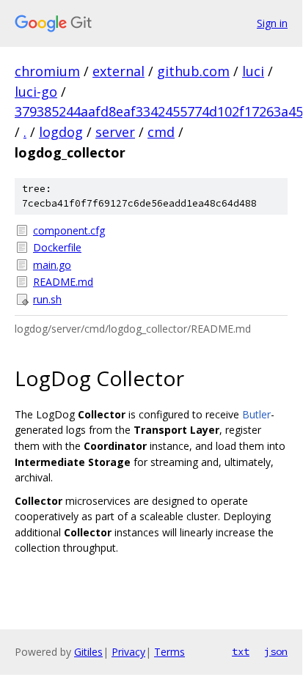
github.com (193, 71)
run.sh (47, 299)
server (115, 132)
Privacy (128, 652)
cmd (161, 132)
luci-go (36, 91)
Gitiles (88, 652)
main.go (52, 265)
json (276, 651)
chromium (47, 71)
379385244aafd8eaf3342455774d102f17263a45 (159, 111)
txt (240, 651)
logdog (61, 132)
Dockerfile (57, 247)
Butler (256, 414)
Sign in (272, 23)
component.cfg (69, 230)
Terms (169, 652)
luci (253, 71)
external (118, 71)
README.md (63, 282)
